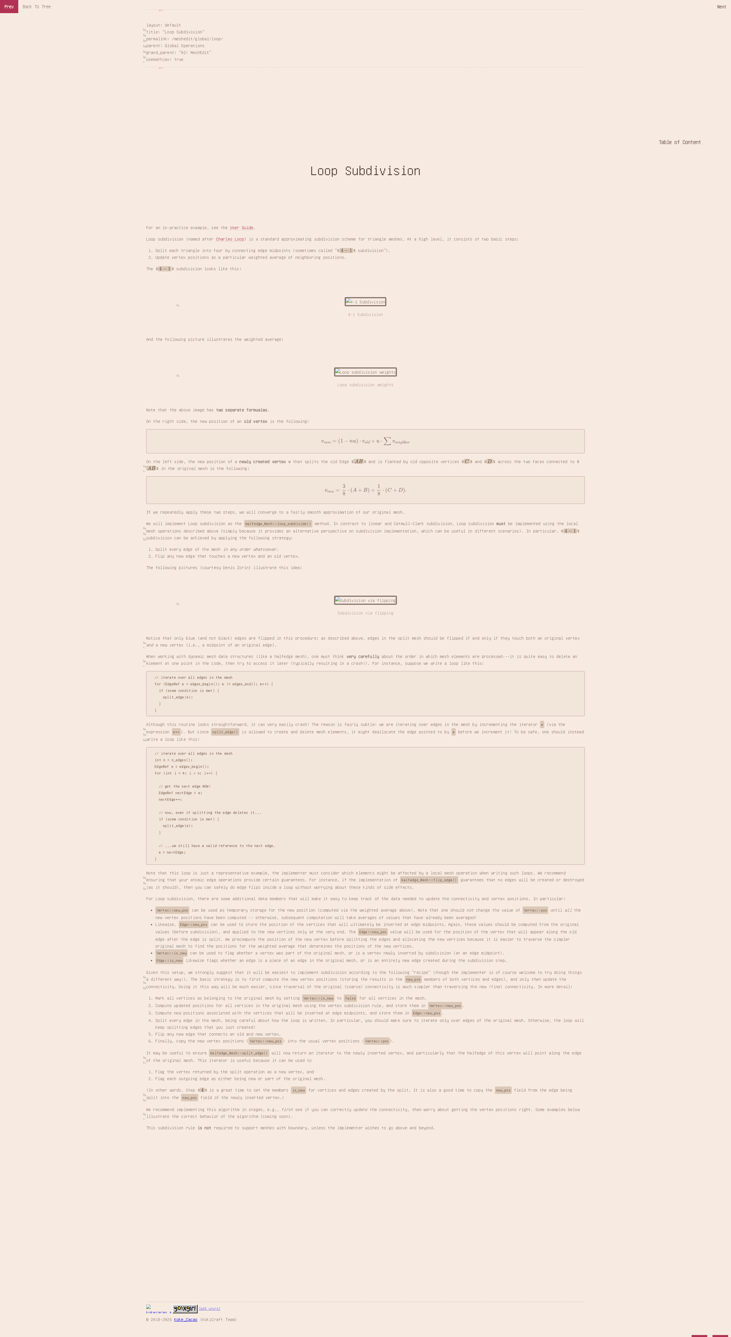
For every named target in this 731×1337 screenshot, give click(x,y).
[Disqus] (365, 1207)
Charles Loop (230, 239)
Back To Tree (37, 6)
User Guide (242, 227)
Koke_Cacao (186, 1319)
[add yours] (209, 1308)
